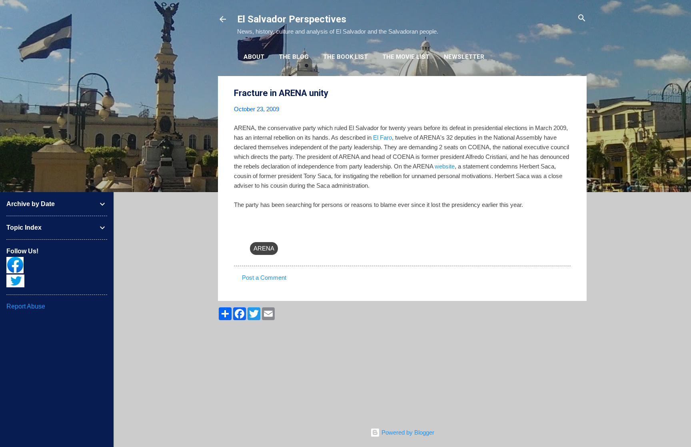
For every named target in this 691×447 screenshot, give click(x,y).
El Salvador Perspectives (291, 19)
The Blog (294, 56)
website (445, 166)
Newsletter (464, 56)
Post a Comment (264, 277)
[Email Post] (255, 232)
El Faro (382, 137)
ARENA (264, 248)
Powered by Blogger (407, 432)
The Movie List (405, 56)
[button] (566, 93)
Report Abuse (25, 306)
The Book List (345, 56)
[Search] (582, 19)
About (254, 56)
